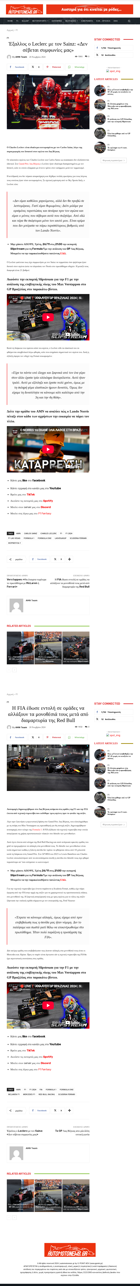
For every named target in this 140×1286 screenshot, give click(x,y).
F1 (17, 30)
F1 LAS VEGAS (14, 538)
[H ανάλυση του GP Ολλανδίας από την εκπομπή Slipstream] (75, 648)
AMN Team (21, 57)
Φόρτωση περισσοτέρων (112, 160)
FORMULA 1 (29, 538)
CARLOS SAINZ (30, 533)
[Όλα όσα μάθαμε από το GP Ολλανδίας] (100, 133)
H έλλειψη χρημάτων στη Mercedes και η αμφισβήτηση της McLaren (48, 659)
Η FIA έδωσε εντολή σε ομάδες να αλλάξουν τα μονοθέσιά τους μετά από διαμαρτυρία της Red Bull (69, 583)
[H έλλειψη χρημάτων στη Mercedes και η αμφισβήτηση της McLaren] (48, 648)
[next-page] (14, 670)
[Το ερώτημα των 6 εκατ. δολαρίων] (100, 147)
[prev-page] (9, 670)
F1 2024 (69, 533)
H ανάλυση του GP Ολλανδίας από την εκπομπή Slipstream (75, 660)
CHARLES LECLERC (48, 533)
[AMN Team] (9, 57)
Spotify (48, 500)
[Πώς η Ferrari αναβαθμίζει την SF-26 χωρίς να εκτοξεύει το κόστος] (20, 648)
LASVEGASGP (60, 538)
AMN (18, 533)
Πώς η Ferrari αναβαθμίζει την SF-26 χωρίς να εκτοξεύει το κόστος (20, 659)
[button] (129, 21)
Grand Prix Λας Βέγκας (29, 163)
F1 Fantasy (44, 513)
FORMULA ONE (44, 538)
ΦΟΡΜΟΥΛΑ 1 (14, 543)
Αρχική (10, 30)
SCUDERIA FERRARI (78, 538)
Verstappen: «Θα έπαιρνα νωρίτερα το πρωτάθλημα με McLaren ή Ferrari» (26, 583)
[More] (69, 559)
